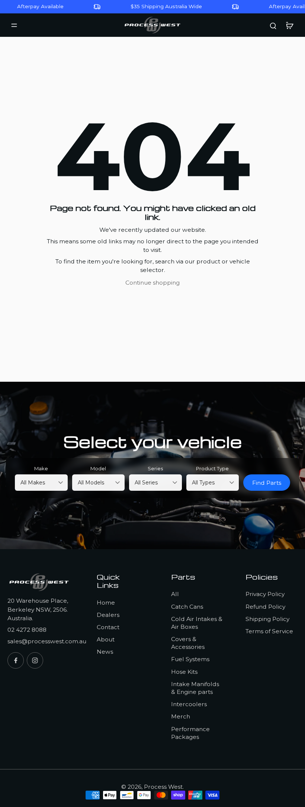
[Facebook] (15, 660)
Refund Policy (265, 606)
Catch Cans (187, 606)
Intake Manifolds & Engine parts (195, 687)
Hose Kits (184, 671)
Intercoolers (189, 704)
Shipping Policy (267, 618)
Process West (163, 786)
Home (106, 602)
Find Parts (266, 482)
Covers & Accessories (188, 642)
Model (98, 468)
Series (155, 468)
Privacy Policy (265, 594)
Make (41, 468)
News (105, 651)
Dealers (108, 614)
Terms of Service (269, 631)
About (106, 639)
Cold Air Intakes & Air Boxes (196, 622)
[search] (273, 25)
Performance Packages (190, 733)
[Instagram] (35, 660)
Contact (108, 627)
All (175, 594)
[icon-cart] (289, 25)
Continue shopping (152, 282)
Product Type (212, 468)
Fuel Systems (190, 659)
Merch (180, 716)
